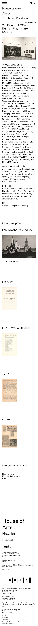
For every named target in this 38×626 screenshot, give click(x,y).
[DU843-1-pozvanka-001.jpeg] (19, 298)
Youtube (5, 619)
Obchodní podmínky (8, 570)
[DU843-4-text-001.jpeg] (19, 390)
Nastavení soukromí (8, 560)
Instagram (5, 617)
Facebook (5, 616)
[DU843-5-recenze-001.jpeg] (19, 436)
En (5, 562)
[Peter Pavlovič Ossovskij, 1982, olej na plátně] (19, 246)
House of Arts (11, 8)
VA (12, 623)
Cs (3, 562)
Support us (30, 23)
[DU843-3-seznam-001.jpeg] (19, 344)
